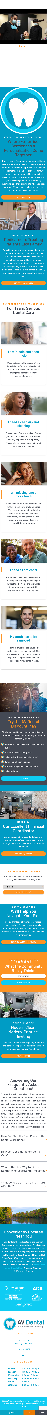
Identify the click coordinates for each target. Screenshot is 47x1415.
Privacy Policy (8, 1404)
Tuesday (12, 1371)
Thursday (12, 1378)
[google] (23, 1355)
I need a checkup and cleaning (23, 424)
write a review (23, 982)
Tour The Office (23, 1056)
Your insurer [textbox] (9, 886)
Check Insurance (23, 892)
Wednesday (13, 1375)
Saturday (12, 1385)
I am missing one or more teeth (23, 494)
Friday (11, 1381)
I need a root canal (23, 570)
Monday (11, 1368)
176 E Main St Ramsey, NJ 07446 (23, 1342)
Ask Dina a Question (23, 853)
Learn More (23, 778)
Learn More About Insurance (23, 941)
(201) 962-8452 (23, 1349)
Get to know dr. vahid (23, 283)
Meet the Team (23, 197)
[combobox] (23, 887)
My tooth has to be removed (23, 638)
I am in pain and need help (23, 353)
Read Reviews (23, 976)
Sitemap (41, 1401)
